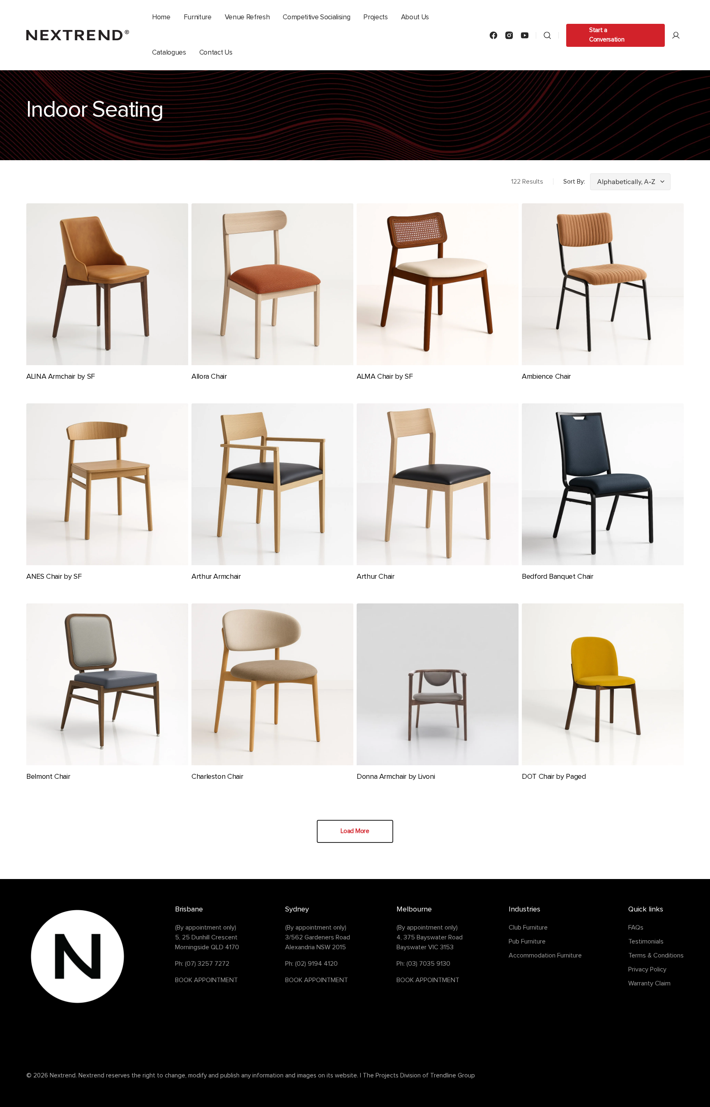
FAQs (635, 927)
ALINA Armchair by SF (60, 376)
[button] (547, 35)
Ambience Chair (546, 376)
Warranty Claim (649, 983)
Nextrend (63, 1075)
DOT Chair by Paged (554, 776)
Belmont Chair (48, 776)
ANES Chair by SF (53, 576)
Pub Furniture (527, 941)
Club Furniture (528, 927)
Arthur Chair (375, 576)
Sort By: (574, 181)
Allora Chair (209, 376)
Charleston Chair (217, 776)
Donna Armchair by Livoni (396, 776)
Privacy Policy (647, 969)
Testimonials (646, 941)
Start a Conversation (606, 35)
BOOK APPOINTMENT (206, 980)
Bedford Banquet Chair (557, 576)
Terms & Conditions (656, 955)
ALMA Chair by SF (385, 376)
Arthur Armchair (216, 576)
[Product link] (107, 298)
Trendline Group (452, 1075)
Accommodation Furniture (545, 955)
